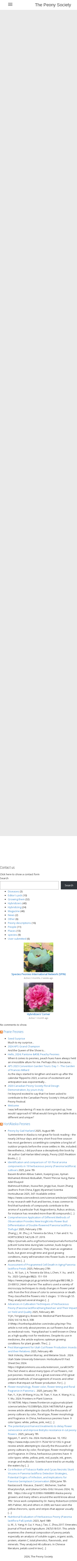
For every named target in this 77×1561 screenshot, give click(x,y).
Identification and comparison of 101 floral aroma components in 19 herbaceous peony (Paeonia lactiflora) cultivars (42, 1166)
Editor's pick (15, 895)
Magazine (14, 911)
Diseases (13, 891)
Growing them (16, 899)
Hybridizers (15, 903)
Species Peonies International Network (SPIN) (38, 974)
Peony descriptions (19, 923)
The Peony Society (53, 4)
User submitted (17, 938)
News (11, 915)
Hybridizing (14, 907)
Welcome (13, 1105)
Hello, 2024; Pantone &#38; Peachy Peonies (33, 1054)
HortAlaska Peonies (17, 1124)
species (12, 934)
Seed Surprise (16, 1038)
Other (11, 919)
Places (12, 931)
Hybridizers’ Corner (38, 1014)
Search (4, 878)
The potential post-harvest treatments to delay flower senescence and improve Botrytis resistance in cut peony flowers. (42, 1430)
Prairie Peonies (13, 1032)
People (12, 927)
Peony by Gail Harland (21, 1130)
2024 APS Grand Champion (24, 1046)
